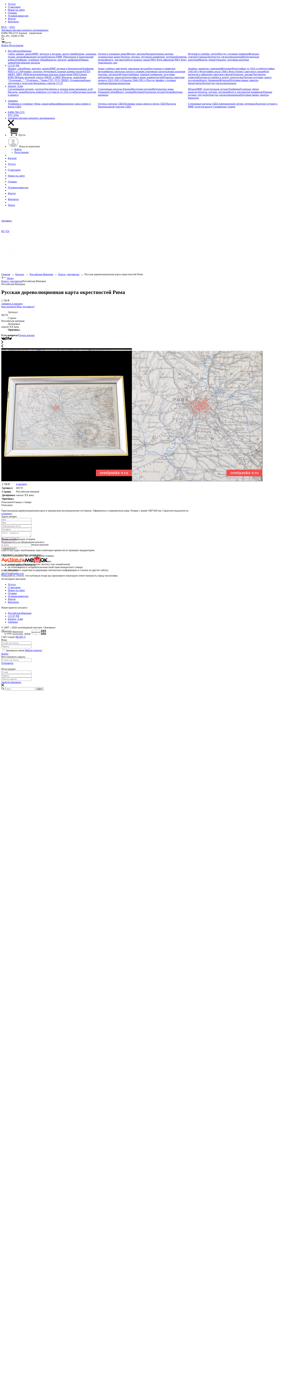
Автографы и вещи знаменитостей (143, 77)
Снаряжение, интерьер (163, 56)
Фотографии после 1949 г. (214, 71)
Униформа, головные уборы (31, 59)
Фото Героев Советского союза (246, 71)
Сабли (112, 92)
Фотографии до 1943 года (246, 68)
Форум (12, 599)
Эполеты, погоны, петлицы (135, 56)
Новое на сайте (16, 590)
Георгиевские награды (27, 62)
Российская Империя (19, 613)
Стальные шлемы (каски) (69, 71)
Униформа (234, 89)
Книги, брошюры (209, 80)
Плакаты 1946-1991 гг (134, 80)
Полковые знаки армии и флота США (145, 103)
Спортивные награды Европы (115, 89)
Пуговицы (201, 56)
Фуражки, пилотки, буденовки (38, 71)
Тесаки (169, 92)
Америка (13, 622)
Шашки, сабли (16, 68)
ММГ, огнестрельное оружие (212, 89)
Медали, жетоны (136, 53)
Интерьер (226, 68)
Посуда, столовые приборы (233, 53)
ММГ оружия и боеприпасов (66, 68)
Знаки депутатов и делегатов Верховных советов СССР (49, 82)
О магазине (14, 587)
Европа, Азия (15, 619)
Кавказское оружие (35, 56)
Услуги (12, 584)
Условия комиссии (18, 596)
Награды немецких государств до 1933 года (49, 92)
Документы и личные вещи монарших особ (68, 89)
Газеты (198, 83)
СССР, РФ (13, 616)
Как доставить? (26, 306)
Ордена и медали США (111, 103)
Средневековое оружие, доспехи (26, 89)
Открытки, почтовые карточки (232, 59)
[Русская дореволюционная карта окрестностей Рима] (66, 480)
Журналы (224, 80)
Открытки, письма (242, 74)
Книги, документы (116, 59)
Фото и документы (238, 92)
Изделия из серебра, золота (203, 53)
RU (3, 231)
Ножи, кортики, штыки (37, 68)
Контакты (13, 602)
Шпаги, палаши (124, 92)
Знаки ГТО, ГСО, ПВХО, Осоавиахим (62, 80)
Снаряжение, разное (224, 106)
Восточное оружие (142, 89)
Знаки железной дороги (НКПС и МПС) (39, 77)
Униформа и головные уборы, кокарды (29, 103)
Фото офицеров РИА (169, 59)
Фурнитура (125, 74)
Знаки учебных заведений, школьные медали (123, 68)
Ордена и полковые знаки (112, 53)
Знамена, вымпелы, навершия (204, 68)
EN (7, 231)
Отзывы (12, 593)
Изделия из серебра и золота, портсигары (220, 77)
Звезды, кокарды (115, 77)
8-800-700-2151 (16, 112)
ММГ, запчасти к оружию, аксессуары (53, 53)
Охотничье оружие (154, 92)
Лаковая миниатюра (119, 83)
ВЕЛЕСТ (21, 637)
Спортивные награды (155, 71)
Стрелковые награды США (203, 103)
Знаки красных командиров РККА (61, 74)
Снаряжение (256, 92)
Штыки (192, 89)
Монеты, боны (206, 59)
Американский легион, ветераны (236, 103)
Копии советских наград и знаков (124, 71)
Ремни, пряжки (140, 74)
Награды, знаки (71, 77)
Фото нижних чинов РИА (142, 59)
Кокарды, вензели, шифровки (63, 59)
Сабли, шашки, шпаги (20, 53)
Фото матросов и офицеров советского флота (228, 73)
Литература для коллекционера (224, 56)
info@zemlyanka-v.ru (12, 573)
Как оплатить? (9, 306)
